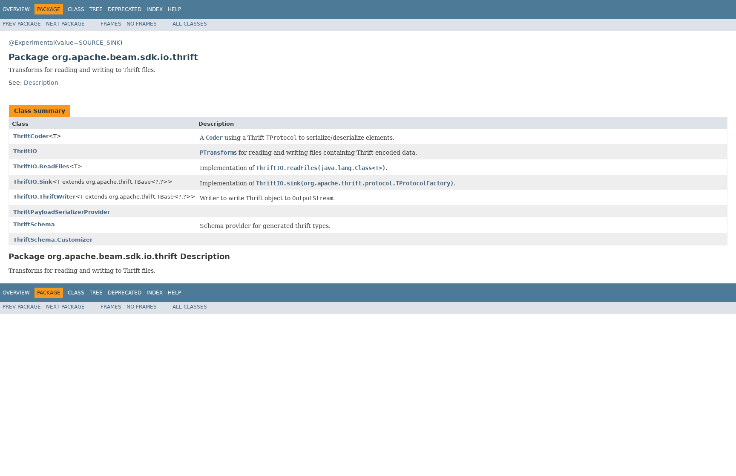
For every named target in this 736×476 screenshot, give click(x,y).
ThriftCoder (31, 136)
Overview (16, 9)
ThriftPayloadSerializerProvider (61, 212)
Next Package (65, 24)
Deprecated (124, 9)
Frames (111, 24)
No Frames (141, 24)
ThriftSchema (34, 224)
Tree (96, 9)
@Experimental (32, 42)
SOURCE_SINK (99, 42)
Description (41, 82)
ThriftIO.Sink (32, 182)
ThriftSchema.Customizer (52, 240)
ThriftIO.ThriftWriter (44, 196)
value (65, 42)
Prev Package (22, 24)
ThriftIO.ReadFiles (41, 166)
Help (174, 9)
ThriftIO (25, 151)
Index (155, 9)
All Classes (189, 24)
